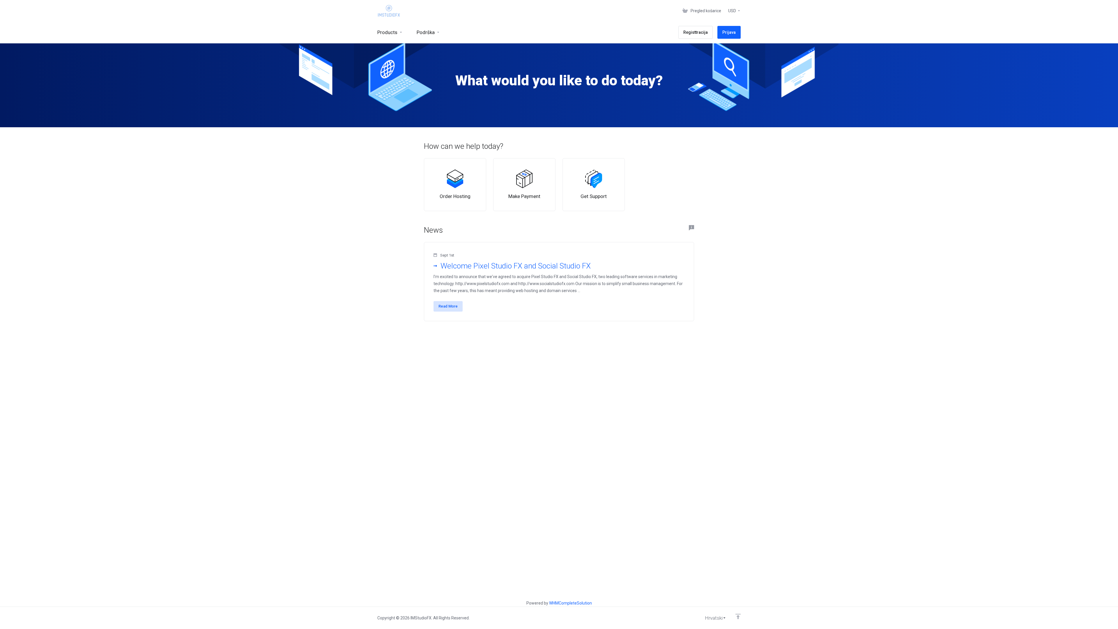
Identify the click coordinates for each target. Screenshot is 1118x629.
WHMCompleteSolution (570, 603)
